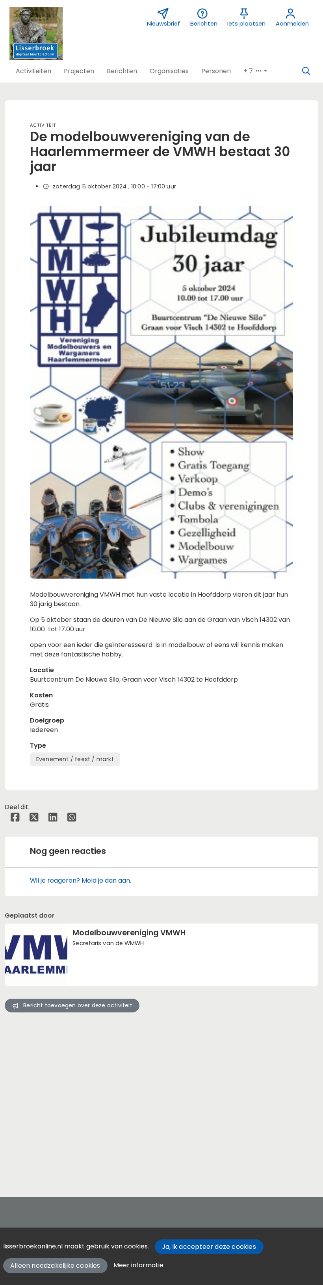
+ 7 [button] (248, 71)
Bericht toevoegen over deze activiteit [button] (77, 1005)
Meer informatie (138, 1265)
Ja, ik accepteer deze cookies (209, 1246)
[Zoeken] (306, 71)
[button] (33, 71)
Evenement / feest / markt (75, 759)
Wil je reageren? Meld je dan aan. (80, 880)
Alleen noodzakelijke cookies (55, 1265)
